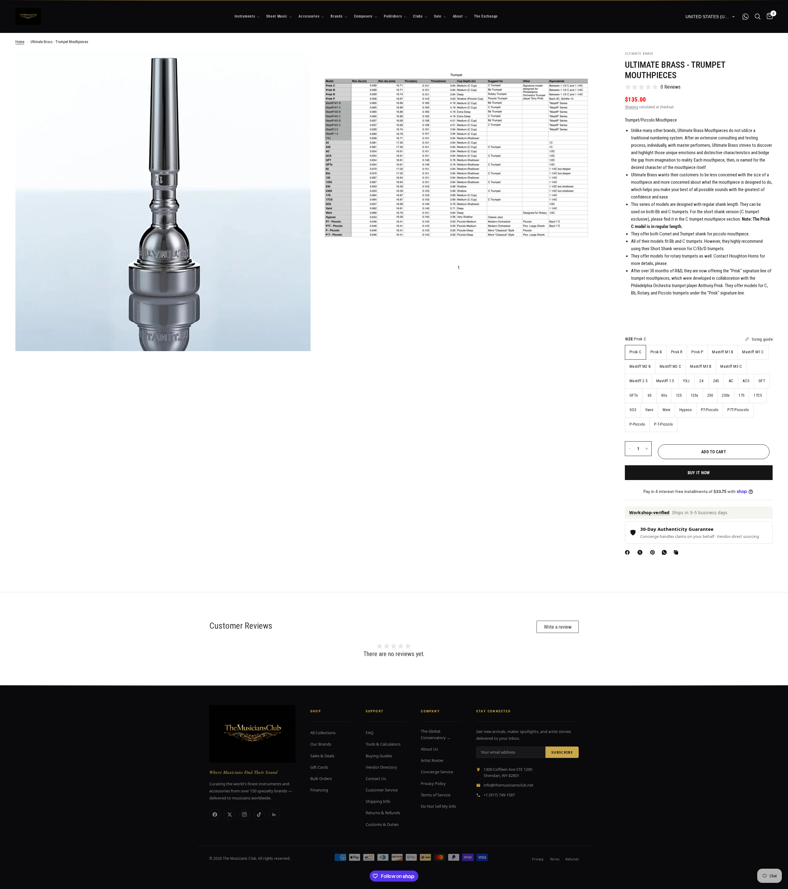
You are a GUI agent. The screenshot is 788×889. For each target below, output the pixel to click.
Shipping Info (378, 801)
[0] (768, 16)
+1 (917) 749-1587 (499, 795)
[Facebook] (628, 552)
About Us (429, 749)
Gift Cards (319, 767)
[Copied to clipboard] (677, 552)
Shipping (631, 107)
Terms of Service (435, 795)
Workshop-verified (649, 512)
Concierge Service (437, 772)
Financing (319, 790)
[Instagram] (244, 814)
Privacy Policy (433, 783)
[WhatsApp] (665, 552)
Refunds (572, 859)
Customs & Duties (382, 824)
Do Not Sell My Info (438, 806)
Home (19, 42)
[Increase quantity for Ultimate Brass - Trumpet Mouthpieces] (646, 449)
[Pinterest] (653, 552)
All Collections (323, 732)
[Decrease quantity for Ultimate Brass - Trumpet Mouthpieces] (629, 449)
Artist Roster (432, 760)
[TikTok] (259, 814)
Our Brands (320, 744)
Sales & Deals (322, 756)
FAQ (369, 732)
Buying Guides (379, 756)
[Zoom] (298, 64)
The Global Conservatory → (436, 734)
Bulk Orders (321, 778)
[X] (641, 552)
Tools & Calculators (383, 744)
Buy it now (699, 472)
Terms (554, 859)
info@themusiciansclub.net (508, 785)
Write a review (558, 627)
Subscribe (562, 752)
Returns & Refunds (383, 812)
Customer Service (382, 790)
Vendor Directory (381, 767)
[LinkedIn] (273, 814)
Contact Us (376, 778)
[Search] (758, 16)
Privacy (538, 859)
